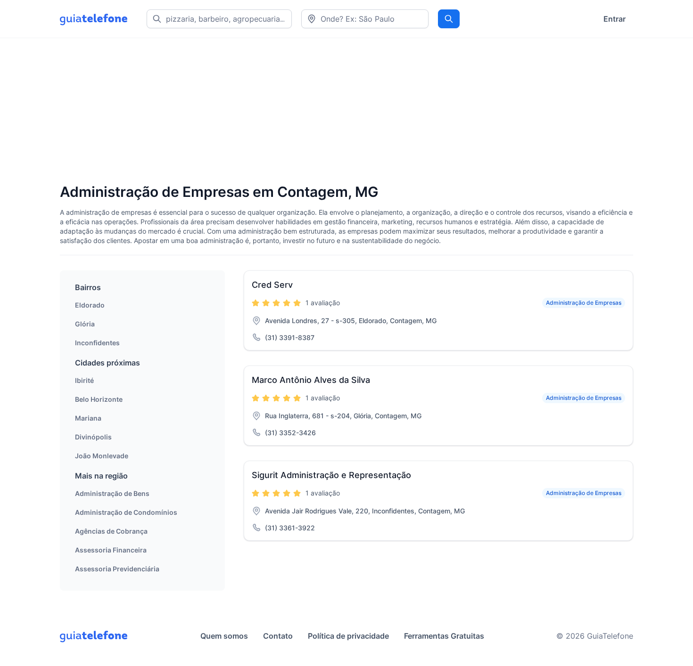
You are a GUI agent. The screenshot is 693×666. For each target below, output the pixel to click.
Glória (85, 324)
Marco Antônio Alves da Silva (311, 380)
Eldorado (90, 305)
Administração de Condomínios (126, 512)
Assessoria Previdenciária (117, 569)
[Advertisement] (343, 112)
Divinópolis (93, 437)
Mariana (88, 418)
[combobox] (365, 18)
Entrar (614, 19)
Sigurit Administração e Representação (331, 475)
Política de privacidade (348, 636)
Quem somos (224, 636)
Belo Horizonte (99, 399)
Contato (278, 636)
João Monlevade (101, 456)
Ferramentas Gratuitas (444, 636)
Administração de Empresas (583, 302)
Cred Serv (272, 285)
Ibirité (84, 380)
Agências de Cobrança (111, 531)
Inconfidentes (97, 343)
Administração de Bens (112, 493)
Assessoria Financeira (111, 550)
